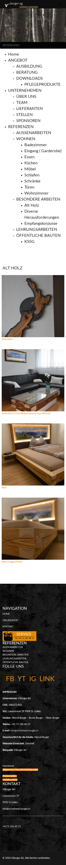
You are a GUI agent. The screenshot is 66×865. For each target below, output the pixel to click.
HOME (6, 614)
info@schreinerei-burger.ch (24, 731)
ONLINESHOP (10, 620)
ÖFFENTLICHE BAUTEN (15, 662)
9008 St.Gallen (10, 802)
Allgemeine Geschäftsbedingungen (20, 769)
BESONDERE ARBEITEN (15, 655)
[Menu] (59, 5)
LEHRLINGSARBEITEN (14, 659)
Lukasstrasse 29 (11, 796)
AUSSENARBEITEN (13, 647)
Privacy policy (10, 776)
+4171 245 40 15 (12, 826)
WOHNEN (8, 651)
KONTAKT (8, 627)
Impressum (8, 766)
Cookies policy (10, 780)
